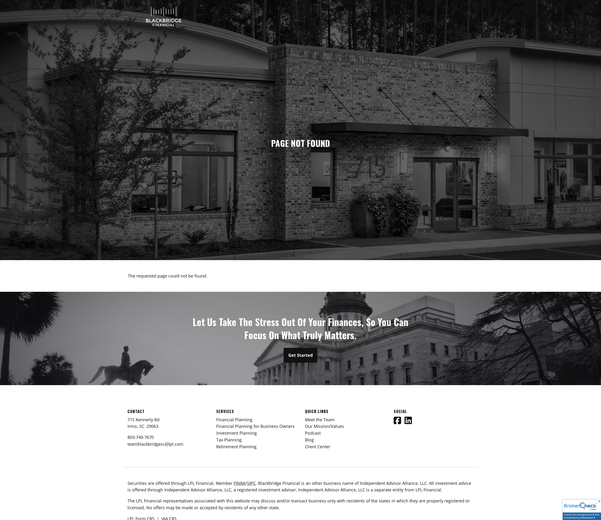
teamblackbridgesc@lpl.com (155, 444)
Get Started (300, 355)
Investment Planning (236, 433)
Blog (309, 440)
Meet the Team (320, 419)
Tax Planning (229, 440)
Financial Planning (234, 419)
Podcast (313, 433)
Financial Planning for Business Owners (255, 426)
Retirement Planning (236, 446)
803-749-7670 (140, 437)
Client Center (317, 446)
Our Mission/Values (324, 426)
